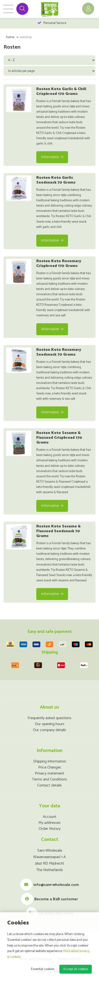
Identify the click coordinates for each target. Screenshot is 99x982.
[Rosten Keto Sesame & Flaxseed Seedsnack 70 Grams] (18, 536)
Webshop (26, 37)
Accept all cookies (75, 969)
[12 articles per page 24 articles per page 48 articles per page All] (50, 70)
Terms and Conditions (49, 779)
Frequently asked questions (49, 718)
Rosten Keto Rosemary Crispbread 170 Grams (58, 263)
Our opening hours (49, 724)
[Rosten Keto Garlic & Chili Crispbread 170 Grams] (18, 99)
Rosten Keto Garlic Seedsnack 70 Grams (55, 180)
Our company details (49, 730)
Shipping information (49, 761)
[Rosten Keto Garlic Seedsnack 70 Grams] (18, 188)
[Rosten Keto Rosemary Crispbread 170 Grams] (18, 271)
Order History (50, 829)
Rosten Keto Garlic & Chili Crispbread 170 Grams (61, 91)
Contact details (49, 785)
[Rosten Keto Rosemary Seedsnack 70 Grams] (18, 360)
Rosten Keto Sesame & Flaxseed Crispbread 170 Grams (59, 438)
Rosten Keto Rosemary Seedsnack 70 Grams (58, 352)
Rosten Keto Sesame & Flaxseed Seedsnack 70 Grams (58, 531)
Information (50, 157)
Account (49, 817)
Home (10, 37)
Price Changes (49, 767)
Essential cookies (42, 969)
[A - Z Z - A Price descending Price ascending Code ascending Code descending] (50, 60)
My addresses (49, 823)
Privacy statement (49, 773)
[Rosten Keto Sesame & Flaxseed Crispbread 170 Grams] (18, 443)
